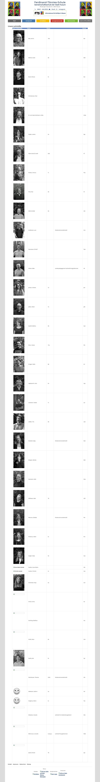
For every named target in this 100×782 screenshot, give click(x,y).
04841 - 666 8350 (42, 9)
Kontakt (10, 764)
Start (14, 21)
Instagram (61, 9)
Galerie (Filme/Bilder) (85, 21)
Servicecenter (71, 21)
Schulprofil (29, 21)
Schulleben (43, 21)
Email (53, 9)
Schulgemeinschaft (57, 21)
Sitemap (29, 764)
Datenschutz (23, 764)
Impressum (15, 764)
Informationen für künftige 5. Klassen (55, 13)
